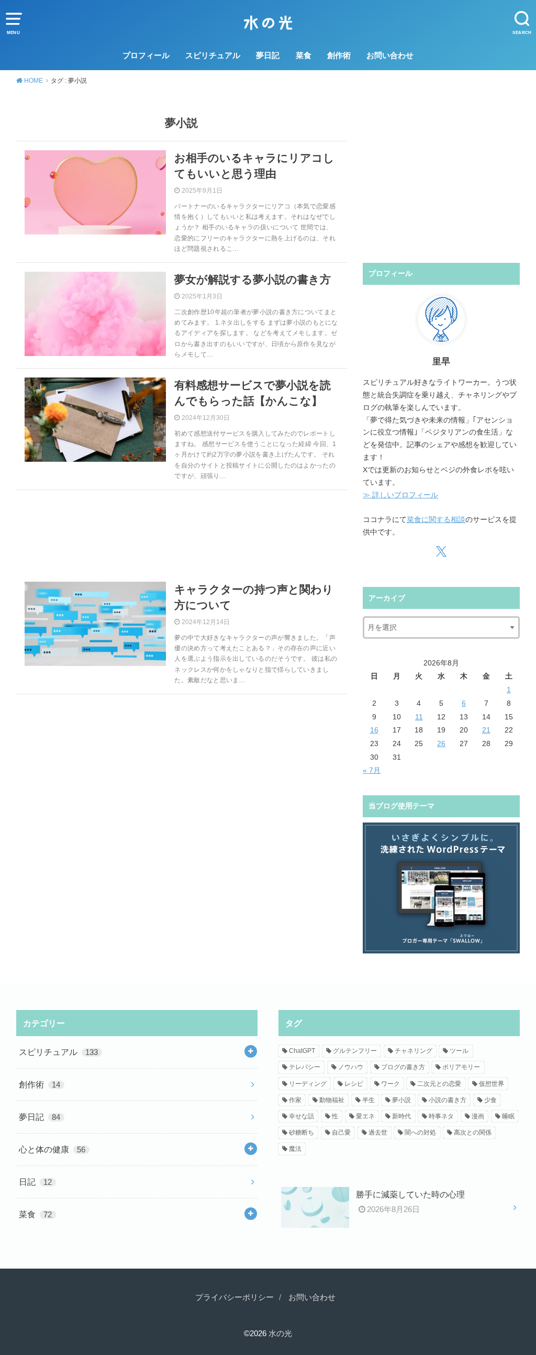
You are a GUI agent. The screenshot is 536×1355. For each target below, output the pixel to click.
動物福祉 (331, 1100)
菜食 (303, 55)
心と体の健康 (52, 1149)
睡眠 (508, 1116)
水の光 (280, 1333)
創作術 (339, 55)
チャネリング (413, 1050)
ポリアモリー (461, 1067)
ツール (459, 1050)
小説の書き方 (447, 1100)
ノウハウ (350, 1067)
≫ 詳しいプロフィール (400, 495)
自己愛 (341, 1132)
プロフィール (146, 55)
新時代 (401, 1116)
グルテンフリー (355, 1050)
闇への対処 (420, 1132)
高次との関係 (473, 1132)
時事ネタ (441, 1116)
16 (374, 730)
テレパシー (304, 1067)
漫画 (478, 1116)
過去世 (377, 1132)
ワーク (390, 1083)
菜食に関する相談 (436, 519)
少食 (490, 1100)
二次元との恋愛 (439, 1083)
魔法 (295, 1148)
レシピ (353, 1083)
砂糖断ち (301, 1132)
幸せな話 (301, 1116)
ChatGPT (302, 1050)
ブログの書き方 (403, 1067)
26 (441, 743)
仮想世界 (491, 1083)
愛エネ (365, 1116)
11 (419, 717)
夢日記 (268, 55)
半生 (368, 1100)
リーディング (308, 1083)
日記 (35, 1181)
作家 (295, 1100)
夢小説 (401, 1100)
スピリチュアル (212, 55)
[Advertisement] (182, 531)
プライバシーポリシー (234, 1297)
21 (486, 730)
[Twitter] (441, 551)
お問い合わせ (390, 55)
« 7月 (372, 770)
